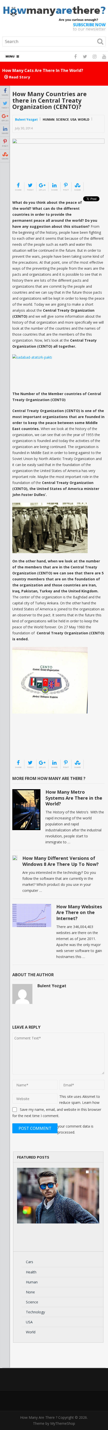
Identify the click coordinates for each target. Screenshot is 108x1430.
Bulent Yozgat (26, 119)
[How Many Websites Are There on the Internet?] (31, 915)
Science (62, 119)
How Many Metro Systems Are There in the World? (73, 798)
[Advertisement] (37, 746)
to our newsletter (89, 27)
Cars (29, 1261)
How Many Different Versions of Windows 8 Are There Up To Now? (60, 861)
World (83, 119)
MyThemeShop (62, 1423)
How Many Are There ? (38, 1417)
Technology (35, 1312)
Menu (10, 56)
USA (73, 119)
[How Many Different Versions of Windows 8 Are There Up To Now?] (14, 857)
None (30, 1292)
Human (49, 119)
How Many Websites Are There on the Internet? (79, 912)
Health (31, 1272)
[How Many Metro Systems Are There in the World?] (26, 809)
